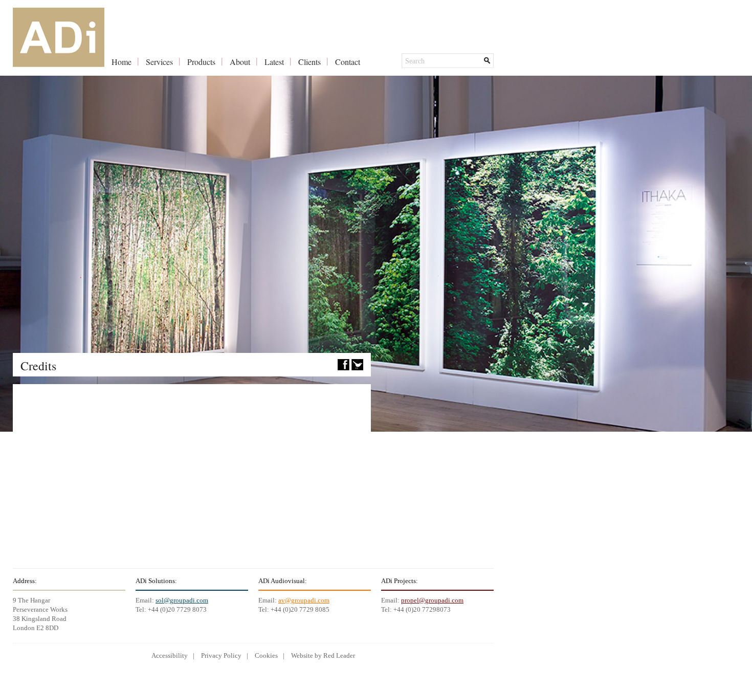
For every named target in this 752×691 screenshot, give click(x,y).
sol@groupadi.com (182, 600)
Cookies (266, 655)
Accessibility (169, 655)
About (240, 61)
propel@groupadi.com (432, 600)
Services (159, 61)
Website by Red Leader (323, 655)
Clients (309, 61)
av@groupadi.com (303, 600)
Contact (347, 61)
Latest (274, 61)
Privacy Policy (221, 655)
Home (121, 61)
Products (201, 61)
